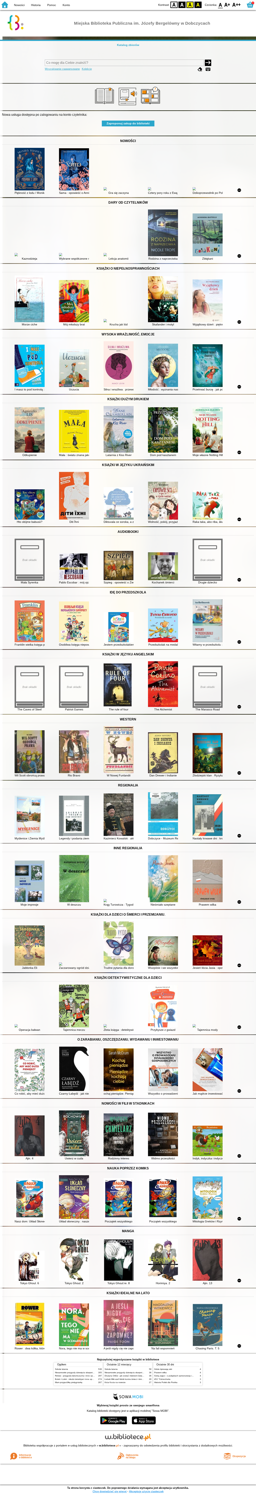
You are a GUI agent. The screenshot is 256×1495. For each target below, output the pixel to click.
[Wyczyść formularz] (200, 69)
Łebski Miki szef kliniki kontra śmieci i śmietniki (125, 1379)
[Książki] (105, 105)
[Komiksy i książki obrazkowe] (151, 105)
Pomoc (51, 5)
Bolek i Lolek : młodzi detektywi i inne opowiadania (78, 1379)
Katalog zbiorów (128, 45)
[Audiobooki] (128, 105)
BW (182, 4)
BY (198, 4)
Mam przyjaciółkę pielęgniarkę (68, 1382)
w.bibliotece (109, 1445)
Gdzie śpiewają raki (163, 1369)
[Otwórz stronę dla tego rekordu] (31, 169)
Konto (66, 5)
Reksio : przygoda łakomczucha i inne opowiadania (78, 1376)
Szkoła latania (61, 1369)
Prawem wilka (160, 1372)
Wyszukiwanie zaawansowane (62, 68)
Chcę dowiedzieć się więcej (110, 1491)
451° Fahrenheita (162, 1379)
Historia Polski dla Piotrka (165, 1382)
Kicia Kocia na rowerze (115, 1382)
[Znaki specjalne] (208, 69)
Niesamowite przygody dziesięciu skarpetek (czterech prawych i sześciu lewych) (91, 1372)
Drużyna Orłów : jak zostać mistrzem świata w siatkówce (130, 1376)
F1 (227, 4)
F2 (236, 4)
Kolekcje (87, 68)
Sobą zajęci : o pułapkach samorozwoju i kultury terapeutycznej (183, 1376)
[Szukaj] (208, 63)
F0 (220, 4)
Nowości (19, 5)
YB (190, 4)
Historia (36, 5)
